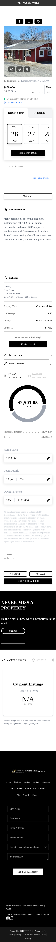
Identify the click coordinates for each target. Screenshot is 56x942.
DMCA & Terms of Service (35, 935)
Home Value (16, 788)
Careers (42, 788)
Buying (27, 782)
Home (8, 782)
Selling (36, 782)
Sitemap (28, 938)
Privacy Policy (15, 935)
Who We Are (30, 788)
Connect (35, 795)
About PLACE (23, 795)
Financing (46, 782)
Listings (17, 782)
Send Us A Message (28, 871)
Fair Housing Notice (28, 3)
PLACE (8, 909)
